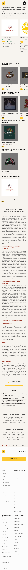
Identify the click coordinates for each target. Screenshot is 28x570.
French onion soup (18, 533)
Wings (15, 551)
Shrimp (15, 545)
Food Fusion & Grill (6, 85)
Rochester (16, 493)
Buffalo (16, 487)
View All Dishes (17, 555)
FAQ (3, 493)
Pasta (15, 539)
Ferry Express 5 (5, 197)
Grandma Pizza (5, 543)
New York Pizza (5, 519)
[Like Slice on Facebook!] (17, 451)
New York (9, 445)
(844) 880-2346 (5, 562)
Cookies (16, 530)
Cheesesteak (17, 527)
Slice (3, 445)
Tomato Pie (4, 540)
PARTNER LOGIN (14, 464)
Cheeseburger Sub (18, 524)
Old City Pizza (5, 171)
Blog (3, 479)
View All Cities (17, 511)
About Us (4, 473)
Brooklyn (16, 478)
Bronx (15, 481)
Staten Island (17, 484)
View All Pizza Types (6, 556)
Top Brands (4, 490)
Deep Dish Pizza (5, 528)
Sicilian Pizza (5, 522)
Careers (3, 476)
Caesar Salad (17, 518)
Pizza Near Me (5, 482)
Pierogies (16, 542)
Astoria (15, 505)
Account (4, 496)
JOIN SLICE (14, 458)
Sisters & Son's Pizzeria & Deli (9, 113)
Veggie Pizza (5, 525)
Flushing (16, 508)
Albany (15, 499)
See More (16, 381)
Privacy (3, 499)
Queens (16, 490)
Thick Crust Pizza (6, 552)
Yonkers (16, 496)
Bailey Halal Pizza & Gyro (8, 142)
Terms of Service (6, 502)
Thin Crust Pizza (6, 546)
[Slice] (3, 3)
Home (3, 470)
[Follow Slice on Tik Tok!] (21, 451)
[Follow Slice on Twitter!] (19, 451)
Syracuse (16, 502)
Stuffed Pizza (5, 549)
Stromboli (16, 548)
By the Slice (4, 531)
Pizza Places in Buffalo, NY (19, 445)
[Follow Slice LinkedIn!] (23, 451)
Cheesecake (17, 521)
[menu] (24, 3)
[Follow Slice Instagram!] (25, 451)
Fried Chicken (17, 536)
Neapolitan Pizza (6, 537)
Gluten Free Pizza (6, 534)
